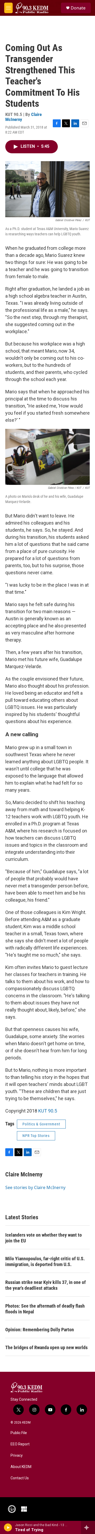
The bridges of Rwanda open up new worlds (46, 1347)
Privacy (17, 1455)
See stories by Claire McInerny (35, 1187)
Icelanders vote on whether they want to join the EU (43, 1237)
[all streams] (88, 1527)
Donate (78, 8)
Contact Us (20, 1478)
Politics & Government (41, 1124)
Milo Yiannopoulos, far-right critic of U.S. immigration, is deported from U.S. (45, 1261)
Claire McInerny (23, 1174)
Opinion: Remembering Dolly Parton (39, 1329)
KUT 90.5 (47, 1111)
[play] (8, 1527)
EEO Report (20, 1444)
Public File (19, 1433)
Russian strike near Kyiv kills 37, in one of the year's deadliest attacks (45, 1285)
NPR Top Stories (36, 1136)
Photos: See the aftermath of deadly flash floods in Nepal (45, 1308)
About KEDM (21, 1467)
